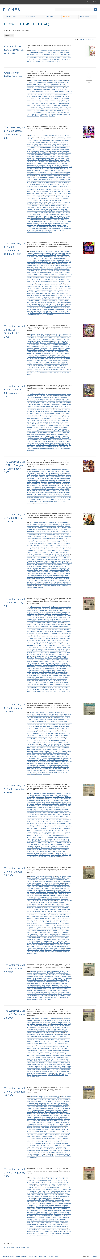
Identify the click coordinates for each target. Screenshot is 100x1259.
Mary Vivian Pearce (50, 918)
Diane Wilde (36, 343)
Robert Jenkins (55, 571)
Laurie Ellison (63, 188)
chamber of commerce (42, 82)
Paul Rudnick (46, 925)
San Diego (63, 365)
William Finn (64, 772)
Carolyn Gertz (47, 529)
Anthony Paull (35, 471)
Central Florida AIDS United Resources (49, 147)
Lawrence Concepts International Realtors (38, 651)
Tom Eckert (35, 372)
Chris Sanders (67, 401)
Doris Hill (68, 890)
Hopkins (51, 638)
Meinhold (67, 918)
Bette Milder (55, 527)
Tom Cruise (56, 853)
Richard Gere (38, 668)
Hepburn (44, 899)
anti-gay (32, 336)
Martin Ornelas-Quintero (36, 290)
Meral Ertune (57, 561)
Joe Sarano (35, 904)
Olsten (28, 661)
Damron (32, 804)
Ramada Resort (46, 666)
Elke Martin (39, 726)
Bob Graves (41, 614)
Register (96, 2)
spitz (51, 679)
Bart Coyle (43, 140)
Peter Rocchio (58, 665)
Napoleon (45, 835)
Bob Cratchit (35, 798)
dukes (55, 807)
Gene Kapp (62, 631)
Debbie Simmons (54, 84)
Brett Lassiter (45, 399)
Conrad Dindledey (53, 621)
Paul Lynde (39, 925)
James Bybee (57, 732)
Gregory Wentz (37, 545)
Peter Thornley (46, 362)
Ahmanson (38, 607)
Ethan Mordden (52, 540)
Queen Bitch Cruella (64, 841)
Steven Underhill (56, 849)
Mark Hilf (38, 654)
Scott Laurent (62, 675)
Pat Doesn (33, 663)
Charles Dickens (58, 800)
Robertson (67, 670)
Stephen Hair (30, 443)
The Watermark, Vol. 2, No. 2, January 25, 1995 (14, 708)
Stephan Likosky (61, 765)
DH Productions (60, 156)
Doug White (37, 409)
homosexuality (54, 91)
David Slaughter (36, 805)
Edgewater (29, 809)
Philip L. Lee (41, 841)
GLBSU (54, 87)
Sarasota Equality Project (33, 212)
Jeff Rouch (32, 420)
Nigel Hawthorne (60, 659)
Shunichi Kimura (55, 848)
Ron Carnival (50, 760)
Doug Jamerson (31, 892)
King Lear (32, 649)
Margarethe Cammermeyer (44, 747)
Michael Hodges (61, 751)
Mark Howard (39, 193)
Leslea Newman (41, 357)
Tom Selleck (60, 584)
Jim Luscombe (64, 179)
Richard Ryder (54, 668)
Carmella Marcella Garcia (49, 883)
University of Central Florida (37, 114)
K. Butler (47, 645)
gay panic (65, 480)
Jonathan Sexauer (36, 351)
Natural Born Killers (47, 753)
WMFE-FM (40, 587)
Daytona (69, 624)
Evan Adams (66, 265)
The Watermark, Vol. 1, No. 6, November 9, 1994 (14, 789)
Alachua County (46, 607)
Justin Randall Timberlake (57, 351)
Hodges (66, 637)
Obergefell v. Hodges (63, 103)
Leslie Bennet (63, 651)
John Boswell (52, 644)
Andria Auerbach (66, 253)
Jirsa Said (55, 902)
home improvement (65, 346)
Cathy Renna (30, 147)
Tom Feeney (41, 223)
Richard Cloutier (40, 758)
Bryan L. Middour (60, 337)
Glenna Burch (30, 270)
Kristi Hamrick (30, 911)
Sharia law (36, 765)
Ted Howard (30, 311)
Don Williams (50, 343)
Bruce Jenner (45, 717)
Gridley (39, 812)
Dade (32, 721)
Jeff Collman (61, 277)
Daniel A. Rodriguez (58, 622)
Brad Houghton (37, 717)
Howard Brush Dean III (44, 274)
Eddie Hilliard (61, 724)
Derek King (52, 156)
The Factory (30, 582)
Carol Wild (49, 615)
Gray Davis (47, 270)
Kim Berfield (34, 186)
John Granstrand (43, 485)
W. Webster (58, 855)
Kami (60, 281)
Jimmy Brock (66, 642)
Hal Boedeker (44, 635)
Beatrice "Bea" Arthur (50, 336)
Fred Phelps (48, 163)
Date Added (91, 39)
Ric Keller (51, 205)
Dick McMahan (47, 890)
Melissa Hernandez (49, 195)
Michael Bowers (50, 920)
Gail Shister (53, 267)
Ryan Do (41, 673)
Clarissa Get (57, 885)
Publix (56, 841)
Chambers (63, 147)
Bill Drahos (68, 797)
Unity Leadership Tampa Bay (40, 226)
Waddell (40, 689)
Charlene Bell (52, 82)
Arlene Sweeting (52, 139)
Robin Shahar (42, 932)
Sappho (60, 573)
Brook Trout (50, 798)
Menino (63, 749)
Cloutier (29, 721)
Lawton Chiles (45, 913)
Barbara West (48, 797)
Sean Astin (29, 765)
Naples (40, 835)
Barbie (47, 716)
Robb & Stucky (46, 207)
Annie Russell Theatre (53, 610)
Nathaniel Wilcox (48, 292)
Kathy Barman (54, 184)
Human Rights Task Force (51, 549)
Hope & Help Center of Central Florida (53, 170)
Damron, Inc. (30, 260)
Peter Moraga (57, 297)
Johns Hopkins (54, 735)
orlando (50, 105)
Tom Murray (39, 501)
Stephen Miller (38, 680)
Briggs (44, 798)
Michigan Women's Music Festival (36, 358)
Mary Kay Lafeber (38, 656)
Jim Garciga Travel (47, 179)
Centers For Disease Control (49, 617)
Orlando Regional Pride (39, 107)
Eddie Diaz (54, 158)
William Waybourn (59, 230)
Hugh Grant (67, 638)
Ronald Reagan (58, 760)
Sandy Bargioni (41, 846)
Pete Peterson (30, 927)
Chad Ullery (56, 256)
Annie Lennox (35, 610)
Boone (40, 798)
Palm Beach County (51, 754)
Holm (31, 638)
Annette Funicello (34, 795)
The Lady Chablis (48, 582)
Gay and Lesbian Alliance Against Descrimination (57, 478)
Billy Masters (59, 336)
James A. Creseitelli (43, 816)
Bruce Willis (39, 883)
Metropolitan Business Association (49, 102)
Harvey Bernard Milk (37, 91)
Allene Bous (33, 608)
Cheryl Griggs (35, 719)
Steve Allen (55, 497)
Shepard (49, 765)
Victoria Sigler (50, 585)
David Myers (37, 888)
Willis (43, 691)
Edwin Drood (42, 892)
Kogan (56, 825)
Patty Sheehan (54, 57)
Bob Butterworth (59, 879)
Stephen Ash (30, 680)
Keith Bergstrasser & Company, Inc (58, 739)
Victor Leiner (30, 503)
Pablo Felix (42, 839)
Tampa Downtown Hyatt (37, 580)
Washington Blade (31, 314)
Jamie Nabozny (56, 550)
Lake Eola (38, 649)
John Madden (62, 904)
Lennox (52, 651)
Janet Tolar (66, 900)
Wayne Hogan (30, 230)
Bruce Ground (30, 256)
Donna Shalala (37, 538)
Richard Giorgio (49, 758)
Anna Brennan (46, 397)
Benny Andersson (51, 140)
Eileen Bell (47, 86)
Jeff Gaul (66, 816)
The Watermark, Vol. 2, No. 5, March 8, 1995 (14, 602)
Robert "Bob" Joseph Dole (44, 571)
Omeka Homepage (31, 16)
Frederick (52, 895)
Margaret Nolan (56, 357)
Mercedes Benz (41, 920)
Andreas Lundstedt (58, 137)
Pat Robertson (41, 663)
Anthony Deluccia (44, 795)
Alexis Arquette (44, 524)
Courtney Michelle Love (48, 339)
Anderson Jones (34, 526)
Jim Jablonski (54, 279)
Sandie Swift (64, 761)
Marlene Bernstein (64, 747)
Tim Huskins (36, 770)
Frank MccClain (59, 811)
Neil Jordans (52, 835)
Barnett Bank (30, 612)
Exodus (57, 160)
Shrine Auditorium (45, 848)
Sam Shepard (50, 761)
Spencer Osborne (44, 679)
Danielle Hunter (65, 886)
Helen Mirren (63, 635)
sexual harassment (32, 497)
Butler (31, 615)
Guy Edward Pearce (47, 545)
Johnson (36, 645)
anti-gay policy (43, 471)
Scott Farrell (51, 212)
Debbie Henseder (60, 534)
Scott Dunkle (44, 212)
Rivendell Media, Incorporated (35, 365)
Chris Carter (59, 401)
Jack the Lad (30, 550)
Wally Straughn (66, 313)
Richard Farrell (31, 668)
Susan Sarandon (45, 767)
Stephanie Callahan (47, 577)
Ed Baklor (51, 409)
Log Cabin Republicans (47, 191)
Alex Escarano (54, 607)
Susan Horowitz (39, 851)
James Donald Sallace (53, 174)
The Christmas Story (54, 59)
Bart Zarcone (53, 716)
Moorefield (52, 922)
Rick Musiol (61, 299)
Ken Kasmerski (43, 96)
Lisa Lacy (58, 652)
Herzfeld (60, 637)
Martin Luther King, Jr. (39, 830)
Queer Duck (49, 434)
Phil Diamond (66, 202)
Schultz (49, 675)
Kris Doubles (56, 186)
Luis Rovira (36, 916)
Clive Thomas (67, 531)
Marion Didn (30, 830)
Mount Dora (30, 835)
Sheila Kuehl (64, 575)
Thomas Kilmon (57, 221)
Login (89, 2)
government (61, 89)
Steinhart (29, 849)
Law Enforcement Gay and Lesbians (52, 285)
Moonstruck (38, 753)
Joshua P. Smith (59, 422)
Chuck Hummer (45, 619)
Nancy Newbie (66, 197)
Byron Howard (62, 399)
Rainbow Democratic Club (34, 205)
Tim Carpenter (62, 311)
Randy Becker (55, 666)
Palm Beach (52, 661)
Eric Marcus (45, 160)
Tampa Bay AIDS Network (51, 218)
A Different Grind (34, 251)
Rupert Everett (59, 672)
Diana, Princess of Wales (56, 536)
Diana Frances (45, 536)
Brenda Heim (64, 614)
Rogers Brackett (44, 300)
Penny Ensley (38, 665)
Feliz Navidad (30, 54)
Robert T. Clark (54, 207)
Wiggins (39, 691)
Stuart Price (64, 849)
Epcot (48, 726)
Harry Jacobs (53, 168)
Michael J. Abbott (31, 292)
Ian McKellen (61, 549)
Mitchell (55, 834)
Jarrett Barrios (44, 277)
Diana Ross (65, 723)
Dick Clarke (43, 343)
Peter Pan (34, 841)
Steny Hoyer (63, 679)
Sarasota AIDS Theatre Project (40, 304)
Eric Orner (64, 629)
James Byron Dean (60, 276)
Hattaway (61, 812)
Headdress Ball (61, 168)
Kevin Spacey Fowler (57, 556)
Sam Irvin (40, 573)
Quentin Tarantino (64, 927)
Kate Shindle (40, 554)
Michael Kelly (39, 292)
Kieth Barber (53, 487)
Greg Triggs (33, 415)
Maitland (43, 746)
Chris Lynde (42, 719)
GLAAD (63, 413)
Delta (51, 805)
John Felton (61, 552)
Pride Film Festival (52, 568)
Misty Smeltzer (64, 358)
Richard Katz (46, 668)
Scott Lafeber (54, 675)
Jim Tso (33, 181)
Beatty (60, 878)
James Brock (61, 640)
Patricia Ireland (59, 295)
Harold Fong (54, 730)
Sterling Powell (43, 216)
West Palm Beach (47, 772)
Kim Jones (62, 740)
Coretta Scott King (47, 533)
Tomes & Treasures (36, 446)
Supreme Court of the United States (50, 682)
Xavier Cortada (49, 314)
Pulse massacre (31, 109)
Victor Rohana (46, 855)
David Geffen (35, 156)
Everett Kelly (44, 893)
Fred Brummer (41, 163)
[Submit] (95, 9)
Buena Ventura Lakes (65, 798)
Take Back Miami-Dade (33, 309)
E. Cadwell (47, 629)
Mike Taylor (41, 197)
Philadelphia (53, 362)
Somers (60, 677)
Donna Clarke (47, 158)
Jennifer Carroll (35, 177)
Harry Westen (54, 812)
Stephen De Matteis (37, 849)
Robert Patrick (34, 932)
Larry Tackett (65, 649)
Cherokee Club (55, 149)
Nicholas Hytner (51, 659)
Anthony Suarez (31, 139)
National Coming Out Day (55, 563)
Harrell (56, 897)
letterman (29, 652)
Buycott (67, 337)
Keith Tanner (52, 647)
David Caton (46, 721)
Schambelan (61, 846)
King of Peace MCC (63, 487)
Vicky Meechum (50, 116)
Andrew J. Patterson (36, 397)
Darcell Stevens (38, 154)
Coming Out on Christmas (62, 52)
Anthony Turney (53, 795)
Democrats (54, 262)
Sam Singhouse (31, 110)
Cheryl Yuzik (63, 256)
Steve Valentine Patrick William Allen (59, 369)
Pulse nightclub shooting (51, 109)
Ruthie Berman (47, 209)
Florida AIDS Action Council (40, 161)
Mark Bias (61, 427)
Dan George (38, 804)
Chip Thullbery (51, 401)
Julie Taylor (34, 554)
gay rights (55, 344)
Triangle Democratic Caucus (41, 225)
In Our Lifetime (56, 54)
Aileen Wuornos (62, 135)
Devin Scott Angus (41, 408)
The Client (51, 768)
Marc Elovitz (58, 916)
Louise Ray (30, 916)
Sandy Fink (39, 110)
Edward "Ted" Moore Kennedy (59, 538)
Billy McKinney (46, 879)
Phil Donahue (42, 756)
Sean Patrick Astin (58, 367)
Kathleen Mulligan (56, 821)
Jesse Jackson (48, 818)
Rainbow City (47, 364)
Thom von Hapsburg (47, 311)
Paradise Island (61, 754)
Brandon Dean (66, 881)
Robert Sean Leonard (32, 760)
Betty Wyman (36, 142)
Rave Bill (66, 570)
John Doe (67, 733)
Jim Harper (47, 279)
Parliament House (38, 200)
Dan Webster (57, 886)
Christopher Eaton (55, 151)
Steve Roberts (36, 767)
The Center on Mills (50, 112)
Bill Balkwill (53, 255)
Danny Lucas (35, 406)
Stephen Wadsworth (58, 680)
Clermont (67, 719)
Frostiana (37, 54)
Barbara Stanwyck (45, 878)
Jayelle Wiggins (42, 350)
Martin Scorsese (43, 749)
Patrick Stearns (56, 663)
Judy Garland (53, 906)
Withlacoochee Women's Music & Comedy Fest (39, 232)
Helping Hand (44, 637)
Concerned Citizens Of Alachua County (37, 621)
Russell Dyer (58, 436)
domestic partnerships (51, 475)
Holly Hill (49, 899)
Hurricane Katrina (56, 348)
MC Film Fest (34, 195)
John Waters (40, 906)
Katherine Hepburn (43, 907)
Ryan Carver (30, 438)
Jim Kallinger (56, 179)
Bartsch (36, 612)
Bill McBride (35, 144)
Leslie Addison (58, 827)
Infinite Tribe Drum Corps (33, 174)
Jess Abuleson (67, 177)
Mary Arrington (40, 918)
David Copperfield (43, 624)
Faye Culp (62, 160)
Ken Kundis (45, 353)
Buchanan (56, 798)
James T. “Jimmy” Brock (58, 93)
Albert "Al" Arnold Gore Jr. (33, 524)
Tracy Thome (40, 687)
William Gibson (37, 856)
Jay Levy (48, 733)
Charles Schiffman (36, 885)
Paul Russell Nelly (40, 297)
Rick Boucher (62, 668)
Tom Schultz (33, 687)
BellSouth (41, 612)
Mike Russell (39, 834)
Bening (64, 878)
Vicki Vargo (43, 116)
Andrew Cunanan (44, 526)
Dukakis (51, 807)
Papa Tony (53, 839)
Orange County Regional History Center (37, 105)
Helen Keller (67, 812)
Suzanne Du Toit (64, 307)
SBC (63, 573)
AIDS (55, 135)
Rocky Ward (35, 672)
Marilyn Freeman (53, 288)
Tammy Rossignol (44, 684)
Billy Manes (42, 144)
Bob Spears (48, 614)
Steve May (56, 307)
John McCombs (31, 735)
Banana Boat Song (32, 52)
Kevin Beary (34, 825)
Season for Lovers (36, 59)
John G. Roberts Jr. (59, 350)
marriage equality (61, 100)
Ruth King (40, 209)
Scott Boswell (65, 438)
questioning (63, 204)
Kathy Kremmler (41, 424)
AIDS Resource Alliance (64, 522)
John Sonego (35, 422)
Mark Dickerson (65, 357)
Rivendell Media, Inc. (32, 496)
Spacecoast (40, 497)
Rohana (58, 844)
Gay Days (51, 165)
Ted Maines (34, 221)
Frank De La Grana (44, 895)
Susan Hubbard (64, 682)
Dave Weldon (46, 154)
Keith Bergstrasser (43, 739)
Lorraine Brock (36, 490)
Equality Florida (37, 160)
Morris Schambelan (63, 834)
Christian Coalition (61, 82)
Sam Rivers (63, 673)
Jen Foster (55, 483)
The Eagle (67, 580)
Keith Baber (38, 353)
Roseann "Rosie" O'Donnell (56, 300)
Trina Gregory (60, 372)
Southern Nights (34, 216)
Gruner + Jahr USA (55, 270)
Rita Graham (36, 670)
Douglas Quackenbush (38, 629)
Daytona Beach (56, 341)
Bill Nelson (38, 879)
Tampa (41, 309)
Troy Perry (62, 446)
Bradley (58, 614)
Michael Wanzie (31, 563)
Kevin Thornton (52, 353)
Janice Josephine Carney (50, 175)
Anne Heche (52, 526)
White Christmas (55, 61)
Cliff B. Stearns (46, 153)
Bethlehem (40, 52)
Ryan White (48, 673)
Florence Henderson (54, 809)
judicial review (46, 351)
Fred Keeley (46, 267)
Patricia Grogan (64, 923)
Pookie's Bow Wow (35, 204)
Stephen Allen (66, 441)
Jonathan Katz (51, 422)
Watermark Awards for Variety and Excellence (51, 228)
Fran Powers (30, 267)
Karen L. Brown (66, 281)
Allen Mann (41, 253)
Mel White (40, 195)
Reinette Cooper (55, 842)
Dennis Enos (37, 628)
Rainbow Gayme (59, 929)
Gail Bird (39, 728)
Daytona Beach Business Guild (43, 626)
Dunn (37, 892)
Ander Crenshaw (47, 137)
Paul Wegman (60, 925)
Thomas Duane (67, 582)
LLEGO (66, 286)
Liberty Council (54, 98)
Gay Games (58, 165)
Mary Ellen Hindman (38, 429)
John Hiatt (45, 819)
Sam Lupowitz (47, 573)
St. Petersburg (48, 497)
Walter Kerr (46, 689)
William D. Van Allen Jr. (48, 230)
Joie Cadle (58, 182)
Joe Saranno (61, 818)
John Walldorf (52, 485)
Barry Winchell (35, 140)
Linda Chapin (63, 744)
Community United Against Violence (45, 802)
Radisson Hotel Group (64, 109)
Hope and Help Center (51, 547)
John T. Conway (50, 182)
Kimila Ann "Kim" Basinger (34, 557)
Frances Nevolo (38, 267)
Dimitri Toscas (52, 628)
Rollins (40, 672)
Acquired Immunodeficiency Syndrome (43, 135)
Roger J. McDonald (52, 932)
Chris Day (35, 258)
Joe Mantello (30, 644)
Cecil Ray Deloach (37, 617)
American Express (55, 793)
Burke (28, 615)
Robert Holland (66, 758)
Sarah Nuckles (41, 763)
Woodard (43, 856)
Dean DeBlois (61, 406)
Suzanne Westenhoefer (37, 218)
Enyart (44, 726)
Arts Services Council (53, 50)
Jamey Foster (59, 816)
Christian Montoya (40, 402)
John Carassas (49, 181)
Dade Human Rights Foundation (49, 404)
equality (35, 344)
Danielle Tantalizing (53, 804)
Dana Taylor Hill (62, 404)
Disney (40, 724)
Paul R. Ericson (62, 57)
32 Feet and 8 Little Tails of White (38, 50)
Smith (56, 677)
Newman (43, 659)
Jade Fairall (44, 174)
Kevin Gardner (42, 825)
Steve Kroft (50, 307)
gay (66, 163)
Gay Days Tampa (31, 480)
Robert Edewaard (49, 670)
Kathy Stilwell (65, 821)
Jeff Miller (65, 175)
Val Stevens (59, 770)
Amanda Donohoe (42, 608)
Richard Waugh (44, 436)
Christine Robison (51, 719)
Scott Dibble (52, 304)
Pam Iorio (47, 923)
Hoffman (29, 814)
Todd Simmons (47, 584)
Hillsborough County (46, 346)
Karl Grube (35, 907)
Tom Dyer (38, 61)
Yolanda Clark (46, 774)
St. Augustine (56, 679)
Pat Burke (45, 200)
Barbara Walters (64, 610)
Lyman (39, 746)
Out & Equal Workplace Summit (46, 295)
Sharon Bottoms (44, 677)
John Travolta (45, 735)
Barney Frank (40, 336)
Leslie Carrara (50, 557)
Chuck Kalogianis (65, 151)
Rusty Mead (65, 436)
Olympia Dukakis (52, 837)
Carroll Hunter (38, 256)
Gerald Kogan (33, 812)
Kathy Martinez (58, 554)
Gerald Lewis (43, 897)
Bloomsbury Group (37, 399)
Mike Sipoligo (62, 102)
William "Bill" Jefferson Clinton (62, 585)
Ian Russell (37, 732)
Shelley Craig (42, 306)
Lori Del (66, 914)
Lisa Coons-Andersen (52, 286)
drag (51, 263)
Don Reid (62, 890)
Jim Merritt (45, 420)
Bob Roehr (29, 473)
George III (68, 631)
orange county (61, 837)
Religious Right (41, 930)
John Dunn (55, 904)
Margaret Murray (31, 193)
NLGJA (63, 293)
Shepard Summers (62, 439)
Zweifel (28, 693)
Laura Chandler (31, 827)
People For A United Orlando (54, 202)
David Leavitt (30, 262)
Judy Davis (53, 737)
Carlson (36, 615)
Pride (32, 494)
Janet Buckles (38, 175)
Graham (44, 633)
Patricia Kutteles (59, 200)
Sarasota (29, 304)
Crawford (68, 153)
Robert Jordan (61, 930)
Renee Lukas (35, 436)
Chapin (52, 800)
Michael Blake (36, 431)
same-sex (29, 211)
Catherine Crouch (47, 256)
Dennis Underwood (59, 805)
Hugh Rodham (35, 900)
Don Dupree (57, 408)
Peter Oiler (64, 297)
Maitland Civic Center (32, 100)
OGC (36, 57)
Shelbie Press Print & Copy (56, 110)
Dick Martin (45, 807)
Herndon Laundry (53, 637)
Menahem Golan (49, 561)
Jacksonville (43, 640)
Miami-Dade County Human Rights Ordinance (55, 290)
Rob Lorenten (38, 207)
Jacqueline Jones (49, 276)
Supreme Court (31, 851)
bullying (51, 473)
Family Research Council (57, 86)
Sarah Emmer (32, 675)
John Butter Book (39, 181)
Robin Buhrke (42, 760)
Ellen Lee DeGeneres (41, 540)
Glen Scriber (51, 897)
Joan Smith (62, 902)
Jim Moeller (61, 279)
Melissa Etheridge (31, 920)
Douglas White (45, 263)
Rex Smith (62, 666)
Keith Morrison (35, 96)
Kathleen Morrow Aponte (44, 821)
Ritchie (42, 670)
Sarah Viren (66, 211)
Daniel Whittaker (38, 260)
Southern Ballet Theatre (33, 679)
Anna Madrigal (64, 793)
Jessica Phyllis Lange (44, 552)
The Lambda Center (60, 768)
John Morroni (33, 182)
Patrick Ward (42, 434)
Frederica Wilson (66, 411)
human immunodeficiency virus (59, 274)
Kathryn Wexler (40, 283)
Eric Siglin (51, 160)
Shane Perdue (56, 575)
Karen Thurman (36, 184)
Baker (33, 797)
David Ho (52, 534)
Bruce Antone (40, 146)
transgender (30, 225)
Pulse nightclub (40, 109)
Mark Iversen (53, 559)
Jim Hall (60, 642)
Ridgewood (30, 670)
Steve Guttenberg (42, 307)
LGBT (46, 56)
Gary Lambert (46, 631)
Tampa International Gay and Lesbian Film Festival (43, 219)
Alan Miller (35, 137)
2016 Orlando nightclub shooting (38, 80)
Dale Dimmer (37, 622)
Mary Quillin (47, 429)
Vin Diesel (47, 448)
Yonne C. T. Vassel (65, 691)
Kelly (40, 909)
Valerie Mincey (52, 226)
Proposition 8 (67, 107)
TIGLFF (56, 311)
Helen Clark (60, 415)
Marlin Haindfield (31, 918)
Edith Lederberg (62, 158)
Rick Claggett (64, 364)
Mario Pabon (55, 747)
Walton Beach (58, 689)
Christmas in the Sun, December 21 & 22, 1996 (14, 50)
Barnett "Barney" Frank (44, 255)
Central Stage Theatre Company (38, 401)
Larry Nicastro (58, 649)
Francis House (52, 161)
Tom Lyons (33, 313)
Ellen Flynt (57, 409)
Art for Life (67, 526)
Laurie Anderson (54, 188)
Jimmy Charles (49, 902)
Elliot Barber (50, 892)
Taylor (46, 851)
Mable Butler (43, 916)
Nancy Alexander (57, 197)
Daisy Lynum (30, 154)
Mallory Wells (42, 100)
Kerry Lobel (36, 556)
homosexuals (38, 170)
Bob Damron (65, 255)
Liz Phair (61, 914)
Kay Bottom (56, 645)
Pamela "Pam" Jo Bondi (49, 432)
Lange (54, 911)
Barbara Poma (61, 80)
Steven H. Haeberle (48, 578)
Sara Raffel (45, 110)
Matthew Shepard (56, 193)
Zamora (57, 856)
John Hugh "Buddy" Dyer (37, 94)
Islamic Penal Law (48, 732)
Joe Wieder (48, 904)
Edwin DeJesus (58, 343)
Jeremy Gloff (39, 420)
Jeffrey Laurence (31, 818)
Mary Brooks (30, 656)
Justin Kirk (42, 645)
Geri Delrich (50, 269)
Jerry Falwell (51, 177)
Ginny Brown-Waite (55, 167)
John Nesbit (52, 819)
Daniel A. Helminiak (47, 622)
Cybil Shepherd (66, 621)
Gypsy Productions (36, 346)
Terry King (41, 221)
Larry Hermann (36, 355)
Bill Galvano (55, 142)
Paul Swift (53, 925)
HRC (68, 417)
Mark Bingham (62, 288)
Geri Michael (38, 633)
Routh (53, 672)
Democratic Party (36, 536)
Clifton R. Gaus (65, 885)
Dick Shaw (62, 84)
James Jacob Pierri (65, 174)
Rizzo (46, 930)
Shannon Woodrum (51, 214)
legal (64, 285)
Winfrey (47, 691)
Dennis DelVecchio (63, 262)
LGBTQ (42, 98)
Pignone (52, 841)
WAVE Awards (67, 228)
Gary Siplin (62, 163)
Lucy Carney (33, 746)
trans (37, 313)
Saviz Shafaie (54, 763)
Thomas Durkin (31, 584)
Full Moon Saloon (60, 895)
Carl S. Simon (64, 717)
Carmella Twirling (35, 800)
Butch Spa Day (54, 399)
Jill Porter (55, 642)
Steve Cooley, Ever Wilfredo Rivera (57, 216)
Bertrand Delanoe (61, 140)
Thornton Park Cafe (47, 853)
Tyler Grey (59, 225)
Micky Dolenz (48, 658)
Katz (51, 645)
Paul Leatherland (31, 925)
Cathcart (29, 617)
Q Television (38, 494)
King (28, 649)
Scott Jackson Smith (60, 212)
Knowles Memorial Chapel (37, 56)
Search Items (25, 30)
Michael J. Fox (41, 832)
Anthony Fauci (60, 526)
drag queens (56, 263)
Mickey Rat (33, 834)
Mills (48, 922)
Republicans (44, 205)
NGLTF (59, 293)
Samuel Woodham (66, 302)
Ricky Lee (33, 844)
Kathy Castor (61, 184)
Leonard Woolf (49, 425)
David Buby (54, 154)
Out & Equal (34, 295)
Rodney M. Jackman (50, 844)
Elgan (52, 629)
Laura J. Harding (36, 913)
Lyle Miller (33, 654)
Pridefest (53, 204)
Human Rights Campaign (45, 93)
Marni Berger (47, 193)
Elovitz (55, 892)
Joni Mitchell (58, 819)
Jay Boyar (34, 642)
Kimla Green (54, 424)
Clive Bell (58, 402)
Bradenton (33, 337)
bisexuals (64, 612)
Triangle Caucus (41, 585)
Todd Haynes (38, 584)
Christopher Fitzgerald (48, 885)
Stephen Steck (30, 578)
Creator (85, 39)
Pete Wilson (50, 665)
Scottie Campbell (42, 439)
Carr (54, 615)
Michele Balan (34, 197)
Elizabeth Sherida (49, 265)
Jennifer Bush (39, 818)
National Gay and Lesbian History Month (47, 103)
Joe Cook (40, 281)
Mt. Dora (35, 835)
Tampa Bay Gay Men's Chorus (58, 443)
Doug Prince (67, 628)
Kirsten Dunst (50, 825)
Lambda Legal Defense (47, 649)
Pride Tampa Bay (45, 204)
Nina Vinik (59, 835)
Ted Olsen (32, 112)
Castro (42, 800)
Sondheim (65, 677)
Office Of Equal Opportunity (40, 837)
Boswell (54, 614)
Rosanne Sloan (47, 672)
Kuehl (36, 911)
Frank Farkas (66, 161)
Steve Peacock (39, 578)
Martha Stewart (31, 749)
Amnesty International (61, 712)
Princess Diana (62, 568)
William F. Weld (56, 772)
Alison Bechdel (62, 334)
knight (68, 909)
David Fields (46, 534)
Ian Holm (29, 640)
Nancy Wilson (62, 431)
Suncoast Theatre (35, 499)
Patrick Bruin (48, 663)
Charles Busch (37, 531)
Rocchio (29, 672)
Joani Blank (34, 281)
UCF (28, 114)
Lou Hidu (67, 191)
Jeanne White (41, 642)
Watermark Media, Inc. (36, 772)
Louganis (64, 652)
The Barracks (30, 686)
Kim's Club (40, 186)
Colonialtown (41, 886)
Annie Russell (43, 610)
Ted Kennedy (57, 684)
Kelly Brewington (58, 283)
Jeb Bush (59, 175)
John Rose (38, 735)
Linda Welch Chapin (63, 98)
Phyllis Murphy (55, 107)
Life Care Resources (50, 652)
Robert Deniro (58, 758)
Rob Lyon (51, 436)
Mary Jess (51, 749)
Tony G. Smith (45, 446)
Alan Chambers (47, 395)
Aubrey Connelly (64, 50)
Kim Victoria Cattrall (62, 353)
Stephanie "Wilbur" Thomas (54, 441)
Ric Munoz (68, 666)
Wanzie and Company (43, 503)
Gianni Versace (59, 543)
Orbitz (67, 293)
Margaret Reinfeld (31, 747)
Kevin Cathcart (66, 647)
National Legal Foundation (34, 659)
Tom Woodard (56, 223)
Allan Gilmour (63, 395)
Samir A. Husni (56, 302)
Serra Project (48, 575)
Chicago (29, 339)
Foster (33, 811)
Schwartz (60, 763)
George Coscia (59, 728)
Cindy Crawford (54, 619)
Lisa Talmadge (54, 914)
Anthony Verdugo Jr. (55, 397)
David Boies (46, 84)
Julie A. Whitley (61, 906)
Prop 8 (61, 107)
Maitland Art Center (46, 490)
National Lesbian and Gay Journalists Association (43, 293)
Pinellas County (50, 927)
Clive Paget (34, 886)
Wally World (65, 855)
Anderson (29, 714)
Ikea (54, 814)
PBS (40, 568)
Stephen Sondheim (47, 680)
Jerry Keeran (59, 177)
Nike (66, 659)
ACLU (40, 251)
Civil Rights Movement (36, 84)
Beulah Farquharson (46, 142)
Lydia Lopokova (45, 427)
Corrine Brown (61, 153)
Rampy (66, 929)
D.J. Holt (29, 404)
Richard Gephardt (31, 571)
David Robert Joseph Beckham (43, 341)
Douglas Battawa (52, 724)
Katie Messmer (60, 737)
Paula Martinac (49, 297)
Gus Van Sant (46, 730)
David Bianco (38, 534)
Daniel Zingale (65, 533)
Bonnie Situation (57, 881)
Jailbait (64, 348)
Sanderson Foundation (38, 211)
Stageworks (43, 441)
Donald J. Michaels (36, 263)
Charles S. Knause (45, 149)
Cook (59, 621)
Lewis (33, 652)
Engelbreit (39, 809)
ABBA (31, 135)
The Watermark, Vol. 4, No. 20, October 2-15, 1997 (14, 518)
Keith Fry (48, 424)
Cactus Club (48, 146)
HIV (67, 168)
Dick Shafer (30, 538)
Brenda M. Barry (31, 883)
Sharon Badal (35, 677)
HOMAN (60, 730)
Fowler (33, 631)
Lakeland (66, 825)
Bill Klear (32, 879)
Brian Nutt (35, 473)
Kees (46, 823)
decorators (29, 343)
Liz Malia (60, 286)
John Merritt (46, 281)
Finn (31, 728)
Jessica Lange (34, 902)
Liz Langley (37, 191)
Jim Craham (34, 279)
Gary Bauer (34, 897)
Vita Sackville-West (65, 448)
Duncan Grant (44, 409)
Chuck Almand (60, 719)
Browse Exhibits (84, 16)
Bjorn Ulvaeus (61, 144)
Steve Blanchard (37, 369)
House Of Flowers (59, 638)
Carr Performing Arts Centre (63, 615)
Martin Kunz (66, 654)
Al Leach (40, 395)
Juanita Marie (34, 821)
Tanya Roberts (48, 580)
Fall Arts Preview (36, 478)
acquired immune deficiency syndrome (56, 394)
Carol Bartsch (42, 615)
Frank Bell (59, 161)
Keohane (56, 740)
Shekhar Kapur (34, 306)
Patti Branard (67, 295)
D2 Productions (63, 258)
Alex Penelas (34, 253)
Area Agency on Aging (41, 139)
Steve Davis (45, 369)
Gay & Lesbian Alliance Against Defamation (48, 413)
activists (55, 80)
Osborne (46, 661)
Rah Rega (47, 842)
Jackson (58, 814)
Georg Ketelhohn (41, 269)
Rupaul (62, 571)
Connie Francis (59, 802)
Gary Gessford (30, 413)
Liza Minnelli (39, 559)
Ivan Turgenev (36, 640)
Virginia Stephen (54, 448)
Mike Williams (42, 922)
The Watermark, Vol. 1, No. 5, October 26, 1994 (14, 872)
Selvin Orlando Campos (38, 214)
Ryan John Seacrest (48, 365)
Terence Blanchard (66, 684)
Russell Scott (34, 573)
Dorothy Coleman (39, 86)
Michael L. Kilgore (39, 658)
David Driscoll (63, 804)
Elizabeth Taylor (31, 540)
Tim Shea (29, 223)
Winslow (33, 774)
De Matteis (55, 626)
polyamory (44, 568)
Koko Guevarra (48, 186)
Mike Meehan (34, 922)
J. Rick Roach (51, 900)
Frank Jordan (50, 811)
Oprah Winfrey (34, 661)
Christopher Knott (50, 402)
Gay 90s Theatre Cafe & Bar (41, 542)
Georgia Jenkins (62, 344)
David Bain (35, 624)
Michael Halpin (59, 920)
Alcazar (41, 137)
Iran (42, 732)
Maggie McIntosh (34, 288)
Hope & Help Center (32, 274)
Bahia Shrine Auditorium (38, 716)
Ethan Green (39, 411)
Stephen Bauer (58, 577)
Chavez (33, 802)
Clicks (39, 153)
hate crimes (51, 482)
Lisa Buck (49, 357)
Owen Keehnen (58, 564)
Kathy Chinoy (52, 907)
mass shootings (35, 102)
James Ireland (47, 550)
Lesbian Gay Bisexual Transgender (49, 489)
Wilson (28, 774)
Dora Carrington (65, 408)
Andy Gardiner (67, 137)
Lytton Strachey (54, 427)
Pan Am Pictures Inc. (36, 566)
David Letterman (52, 624)
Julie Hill (66, 422)
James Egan (52, 816)
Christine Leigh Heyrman (48, 531)
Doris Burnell (30, 409)
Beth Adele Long (52, 471)
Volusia (52, 855)
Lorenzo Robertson (59, 191)
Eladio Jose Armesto (38, 265)
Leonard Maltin (45, 827)
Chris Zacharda (31, 402)
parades (48, 107)
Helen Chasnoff (57, 545)
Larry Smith (47, 188)
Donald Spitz (60, 628)
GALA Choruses (44, 54)
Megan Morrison (60, 918)
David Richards (62, 624)
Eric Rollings (62, 726)
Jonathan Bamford (31, 737)
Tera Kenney (44, 768)
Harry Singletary (46, 812)
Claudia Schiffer (63, 619)
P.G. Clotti (65, 564)
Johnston (65, 735)
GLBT (50, 54)
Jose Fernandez (66, 182)
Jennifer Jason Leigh (32, 552)
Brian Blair (33, 146)
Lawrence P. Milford (36, 190)
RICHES (12, 10)
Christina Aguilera (36, 339)
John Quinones (41, 182)
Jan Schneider (30, 175)
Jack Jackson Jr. (40, 276)
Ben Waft (55, 797)
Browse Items (67, 16)
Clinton (28, 886)
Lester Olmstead (67, 827)
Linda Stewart (64, 190)
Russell (29, 846)
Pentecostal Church (36, 362)
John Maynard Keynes (55, 420)
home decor (56, 346)
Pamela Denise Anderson (54, 360)
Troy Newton (52, 225)
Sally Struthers (55, 673)
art (35, 336)
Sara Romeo (59, 211)
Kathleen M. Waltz (31, 424)
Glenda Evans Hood (51, 89)
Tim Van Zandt (63, 686)
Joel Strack (37, 644)
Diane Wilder (67, 536)
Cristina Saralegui (54, 258)
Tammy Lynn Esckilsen (33, 684)
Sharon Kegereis (52, 439)
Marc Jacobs (46, 559)
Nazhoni (29, 198)
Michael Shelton (53, 431)
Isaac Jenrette (43, 900)
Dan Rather (45, 804)
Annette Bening (36, 878)
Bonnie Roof (49, 881)
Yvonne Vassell (51, 856)
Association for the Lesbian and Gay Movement (39, 527)
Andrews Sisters (46, 714)
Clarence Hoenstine (32, 153)
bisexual (47, 144)
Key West (64, 909)
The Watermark (59, 112)
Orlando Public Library (33, 754)
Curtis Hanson (56, 533)
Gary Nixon (55, 163)
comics (63, 402)
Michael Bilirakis (59, 195)
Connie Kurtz (53, 153)
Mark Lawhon (65, 916)
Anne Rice (65, 608)
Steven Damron (47, 849)
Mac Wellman (50, 916)
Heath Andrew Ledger (45, 272)
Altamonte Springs (61, 876)
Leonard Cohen (53, 742)
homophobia (46, 91)
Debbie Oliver (64, 341)
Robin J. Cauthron (34, 300)
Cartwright (59, 883)
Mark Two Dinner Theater (55, 654)
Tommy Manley (65, 223)
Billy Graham (47, 612)
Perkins (45, 665)
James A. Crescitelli (52, 640)
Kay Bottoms (63, 645)
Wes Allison (38, 230)
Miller (33, 753)
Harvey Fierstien (63, 897)
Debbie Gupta (38, 262)
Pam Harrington (60, 661)
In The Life (68, 549)
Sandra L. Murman (50, 211)
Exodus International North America (52, 411)
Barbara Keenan (40, 797)
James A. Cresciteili (32, 816)
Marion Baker (66, 828)
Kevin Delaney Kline (45, 556)
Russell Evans (35, 673)
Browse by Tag (16, 30)
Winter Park (39, 774)
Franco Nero (60, 540)
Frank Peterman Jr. (32, 163)
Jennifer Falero (44, 177)
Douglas (29, 629)
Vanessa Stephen (39, 448)
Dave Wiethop (58, 339)
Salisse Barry (33, 302)
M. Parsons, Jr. (58, 828)
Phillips (64, 665)
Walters (52, 689)
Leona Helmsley (40, 425)
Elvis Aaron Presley (66, 409)
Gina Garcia (67, 543)
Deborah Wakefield (38, 890)
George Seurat (30, 633)
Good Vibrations (39, 270)
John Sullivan (43, 422)
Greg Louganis (36, 635)
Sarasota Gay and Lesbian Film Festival (42, 367)
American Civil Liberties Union (53, 253)
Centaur (36, 147)
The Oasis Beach (38, 686)
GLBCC (56, 269)
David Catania (57, 260)
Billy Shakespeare (57, 612)
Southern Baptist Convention (34, 577)
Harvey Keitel (30, 899)
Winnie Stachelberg (55, 691)
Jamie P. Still (35, 733)
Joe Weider (41, 904)
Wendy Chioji (40, 314)
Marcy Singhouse (51, 100)
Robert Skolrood (59, 670)
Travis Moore (52, 372)
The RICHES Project (10, 16)
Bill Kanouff (62, 142)
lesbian (42, 355)
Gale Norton (39, 631)
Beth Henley (61, 797)
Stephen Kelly (66, 577)
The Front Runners (38, 582)
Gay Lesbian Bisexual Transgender (45, 480)
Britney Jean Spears (49, 337)
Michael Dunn (30, 658)
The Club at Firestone (58, 580)
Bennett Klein (60, 716)
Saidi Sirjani (43, 761)
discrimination (30, 86)
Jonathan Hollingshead (43, 737)
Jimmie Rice (35, 485)
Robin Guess (62, 207)
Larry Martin (40, 188)
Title (81, 39)
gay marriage (47, 87)
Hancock (50, 635)
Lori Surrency (36, 427)
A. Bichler (32, 607)
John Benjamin (45, 644)
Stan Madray (33, 307)
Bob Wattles (42, 881)
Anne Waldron (55, 714)
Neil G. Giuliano (65, 492)
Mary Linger (57, 749)
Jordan (64, 819)
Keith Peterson (44, 647)
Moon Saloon (56, 658)
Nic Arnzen (35, 198)
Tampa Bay (57, 767)
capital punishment (55, 717)
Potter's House (61, 362)
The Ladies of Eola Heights (51, 499)
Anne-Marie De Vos (32, 255)
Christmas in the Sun (49, 52)
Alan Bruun (51, 712)
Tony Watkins (67, 584)
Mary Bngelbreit (50, 830)
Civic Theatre (59, 531)
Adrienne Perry (34, 876)
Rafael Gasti (41, 842)
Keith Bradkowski (49, 283)
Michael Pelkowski (60, 832)
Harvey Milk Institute (42, 415)
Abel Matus (42, 394)
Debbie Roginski (46, 262)
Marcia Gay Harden (63, 746)
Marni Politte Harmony (60, 56)
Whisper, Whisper (46, 61)
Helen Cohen (65, 545)
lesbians (58, 96)
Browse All (7, 30)
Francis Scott (35, 895)
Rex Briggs (63, 842)
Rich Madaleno (53, 299)
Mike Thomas (48, 197)
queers (58, 204)
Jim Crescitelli (38, 179)
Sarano (39, 675)
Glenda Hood (64, 167)
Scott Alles (66, 763)
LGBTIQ (37, 98)
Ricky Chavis (30, 207)
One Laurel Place (42, 198)
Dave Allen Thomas (44, 406)
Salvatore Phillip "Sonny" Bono (60, 209)
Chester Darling (62, 617)
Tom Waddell (48, 223)
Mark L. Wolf (45, 654)
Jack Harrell (64, 54)
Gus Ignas (63, 270)
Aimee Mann (61, 469)
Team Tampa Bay (62, 219)
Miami (47, 751)
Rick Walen (65, 205)
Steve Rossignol (35, 682)
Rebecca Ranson (31, 930)
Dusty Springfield (62, 807)
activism (50, 80)
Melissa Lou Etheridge (38, 561)
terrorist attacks (40, 112)
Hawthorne (56, 635)
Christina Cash (37, 619)
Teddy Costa (51, 851)
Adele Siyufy (54, 334)
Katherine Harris (45, 184)
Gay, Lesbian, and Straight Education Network (42, 543)
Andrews (59, 608)
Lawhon (38, 827)
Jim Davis (41, 279)
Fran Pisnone (43, 811)
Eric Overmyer (54, 726)
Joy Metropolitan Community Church (54, 94)
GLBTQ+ (43, 89)
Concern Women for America (34, 533)
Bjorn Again (53, 144)
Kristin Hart (63, 186)
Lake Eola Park (52, 96)
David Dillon (61, 154)
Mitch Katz (50, 834)
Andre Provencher (52, 608)
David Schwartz (37, 723)
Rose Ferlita (33, 209)
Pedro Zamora (30, 665)
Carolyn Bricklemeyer (64, 146)
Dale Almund (30, 622)
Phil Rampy (38, 927)
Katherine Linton (49, 554)
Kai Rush (29, 184)
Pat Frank (51, 200)
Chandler (46, 800)
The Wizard (56, 686)
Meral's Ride (65, 561)
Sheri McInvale (61, 214)
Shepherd (51, 677)
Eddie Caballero (46, 538)
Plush (28, 204)
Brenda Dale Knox (38, 529)
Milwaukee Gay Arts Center (52, 358)
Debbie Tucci (30, 628)
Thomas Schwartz (66, 221)
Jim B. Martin (30, 179)
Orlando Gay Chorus (43, 57)
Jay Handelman (53, 277)
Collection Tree (50, 16)
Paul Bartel (35, 568)
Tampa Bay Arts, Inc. (43, 443)
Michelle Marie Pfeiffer (42, 563)
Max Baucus (64, 193)
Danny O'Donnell (47, 260)
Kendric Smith (52, 909)
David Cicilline (65, 260)
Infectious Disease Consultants (62, 172)
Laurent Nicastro (43, 742)
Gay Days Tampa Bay (46, 344)
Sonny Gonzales (35, 441)
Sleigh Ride (45, 59)
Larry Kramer (61, 424)
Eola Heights (61, 892)
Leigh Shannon (54, 913)
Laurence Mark (35, 742)
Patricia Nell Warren (58, 566)
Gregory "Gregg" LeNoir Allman (41, 168)
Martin (37, 749)
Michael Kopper (44, 431)
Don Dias (45, 724)
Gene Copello (46, 167)
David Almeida (30, 534)
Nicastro (60, 753)
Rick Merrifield (58, 205)
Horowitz (50, 814)
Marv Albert (61, 559)
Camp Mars (55, 146)
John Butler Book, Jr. (36, 819)
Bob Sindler (35, 881)
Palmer (48, 839)
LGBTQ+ (51, 56)
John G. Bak (60, 644)
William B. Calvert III (32, 587)
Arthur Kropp (61, 795)
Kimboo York (66, 556)
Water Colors (35, 228)
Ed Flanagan (63, 263)
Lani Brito (33, 188)
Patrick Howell (34, 202)
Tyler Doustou (64, 687)
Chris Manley (35, 151)
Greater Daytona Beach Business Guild (57, 633)
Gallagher (66, 811)
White (34, 691)
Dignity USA (39, 158)
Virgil (35, 503)
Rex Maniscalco (55, 364)
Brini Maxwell (40, 337)
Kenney (29, 825)
